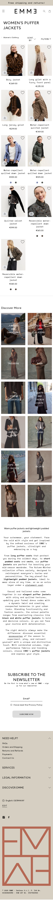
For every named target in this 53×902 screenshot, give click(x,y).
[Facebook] (8, 817)
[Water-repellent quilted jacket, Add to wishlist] (49, 92)
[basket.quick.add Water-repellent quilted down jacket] (4, 163)
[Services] (49, 768)
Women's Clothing (11, 37)
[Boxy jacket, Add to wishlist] (22, 47)
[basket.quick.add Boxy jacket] (4, 73)
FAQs (5, 743)
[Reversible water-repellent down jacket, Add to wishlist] (49, 188)
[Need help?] (49, 738)
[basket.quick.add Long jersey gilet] (4, 118)
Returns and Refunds (12, 750)
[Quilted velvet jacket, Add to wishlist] (22, 188)
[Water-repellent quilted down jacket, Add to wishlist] (22, 138)
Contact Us (8, 758)
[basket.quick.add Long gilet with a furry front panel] (31, 73)
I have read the (28, 705)
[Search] (44, 11)
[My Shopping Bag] (49, 11)
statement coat (34, 585)
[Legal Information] (49, 778)
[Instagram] (3, 817)
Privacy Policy (36, 705)
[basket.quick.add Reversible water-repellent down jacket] (31, 214)
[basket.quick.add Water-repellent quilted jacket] (31, 118)
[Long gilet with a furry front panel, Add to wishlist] (49, 47)
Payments (7, 754)
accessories (16, 636)
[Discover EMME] (49, 787)
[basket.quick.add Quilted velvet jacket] (4, 214)
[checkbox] (11, 705)
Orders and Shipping (12, 747)
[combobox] (32, 39)
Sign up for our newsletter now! (26, 2)
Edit (4, 805)
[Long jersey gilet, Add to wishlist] (22, 92)
